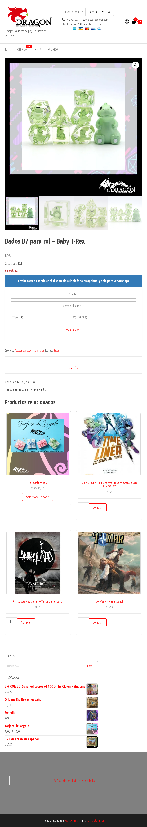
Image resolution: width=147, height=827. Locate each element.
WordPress (71, 820)
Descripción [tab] (70, 368)
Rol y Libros (38, 350)
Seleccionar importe (37, 497)
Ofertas (23, 48)
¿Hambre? (52, 49)
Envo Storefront (96, 820)
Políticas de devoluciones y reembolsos (75, 780)
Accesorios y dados (23, 350)
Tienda (37, 49)
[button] (135, 65)
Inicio (8, 49)
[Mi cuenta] (127, 21)
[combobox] (17, 317)
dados (56, 350)
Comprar (98, 507)
